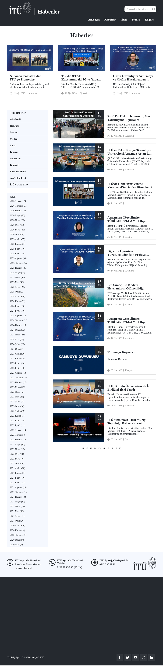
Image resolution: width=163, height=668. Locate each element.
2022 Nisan (17, 449)
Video (123, 19)
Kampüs (14, 165)
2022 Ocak (17, 463)
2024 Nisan (17, 335)
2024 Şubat (17, 344)
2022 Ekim (17, 420)
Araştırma (15, 158)
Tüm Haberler (18, 112)
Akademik (15, 119)
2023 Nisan (17, 392)
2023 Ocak (17, 406)
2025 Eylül (17, 253)
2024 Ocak (17, 349)
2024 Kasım (17, 301)
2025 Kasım (17, 244)
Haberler (110, 19)
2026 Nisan (17, 220)
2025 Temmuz (18, 263)
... (79, 448)
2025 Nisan (17, 277)
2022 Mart (17, 454)
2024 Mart (17, 339)
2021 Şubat (17, 516)
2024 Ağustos (18, 315)
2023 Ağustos (18, 373)
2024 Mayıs (17, 330)
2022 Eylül (17, 425)
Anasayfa (94, 19)
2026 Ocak (17, 234)
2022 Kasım (17, 416)
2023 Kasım (17, 358)
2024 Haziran (18, 325)
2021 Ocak (17, 521)
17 (107, 448)
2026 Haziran (18, 210)
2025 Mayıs (17, 272)
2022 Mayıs (17, 444)
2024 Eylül (17, 311)
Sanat (13, 145)
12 (87, 448)
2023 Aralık (17, 354)
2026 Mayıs (17, 215)
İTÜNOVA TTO (19, 184)
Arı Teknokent (18, 178)
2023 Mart (17, 397)
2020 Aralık (17, 525)
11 (83, 448)
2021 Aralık (17, 468)
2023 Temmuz (18, 377)
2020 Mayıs (17, 540)
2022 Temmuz (18, 435)
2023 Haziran (18, 382)
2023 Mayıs (17, 387)
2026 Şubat (17, 230)
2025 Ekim (17, 249)
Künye (136, 19)
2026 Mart (17, 225)
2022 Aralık (17, 411)
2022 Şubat (17, 459)
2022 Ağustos (18, 430)
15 (99, 448)
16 (103, 448)
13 (91, 448)
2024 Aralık (17, 296)
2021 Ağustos (18, 487)
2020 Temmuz (18, 535)
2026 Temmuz (18, 206)
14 (95, 448)
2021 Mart (17, 511)
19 (116, 448)
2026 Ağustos (18, 201)
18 (111, 448)
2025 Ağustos (18, 258)
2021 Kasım (17, 473)
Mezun (14, 132)
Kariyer (14, 152)
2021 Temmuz (18, 492)
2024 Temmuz (18, 320)
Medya (14, 139)
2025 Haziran (18, 268)
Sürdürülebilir (18, 171)
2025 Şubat (17, 287)
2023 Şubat (17, 401)
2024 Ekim (17, 306)
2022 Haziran (18, 439)
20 (120, 448)
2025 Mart (17, 282)
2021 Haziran (18, 497)
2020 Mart (16, 544)
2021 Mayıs (17, 502)
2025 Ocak (17, 292)
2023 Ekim (17, 363)
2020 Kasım (17, 530)
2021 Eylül (17, 482)
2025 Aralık (17, 239)
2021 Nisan (17, 506)
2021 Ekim (17, 478)
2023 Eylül (17, 368)
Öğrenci (14, 126)
